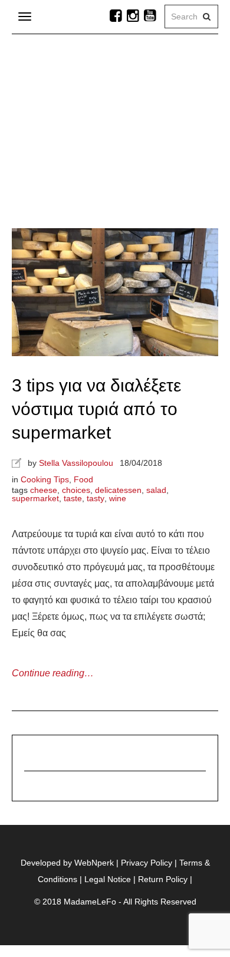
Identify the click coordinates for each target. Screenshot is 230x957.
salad (156, 490)
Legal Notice (107, 879)
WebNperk (94, 862)
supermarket (35, 498)
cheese (43, 490)
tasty (95, 498)
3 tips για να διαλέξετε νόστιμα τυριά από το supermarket (96, 409)
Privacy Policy (146, 862)
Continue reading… (53, 673)
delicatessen (118, 490)
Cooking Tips (45, 479)
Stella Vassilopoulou (76, 463)
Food (83, 479)
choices (76, 490)
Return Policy (163, 879)
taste (73, 498)
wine (117, 498)
